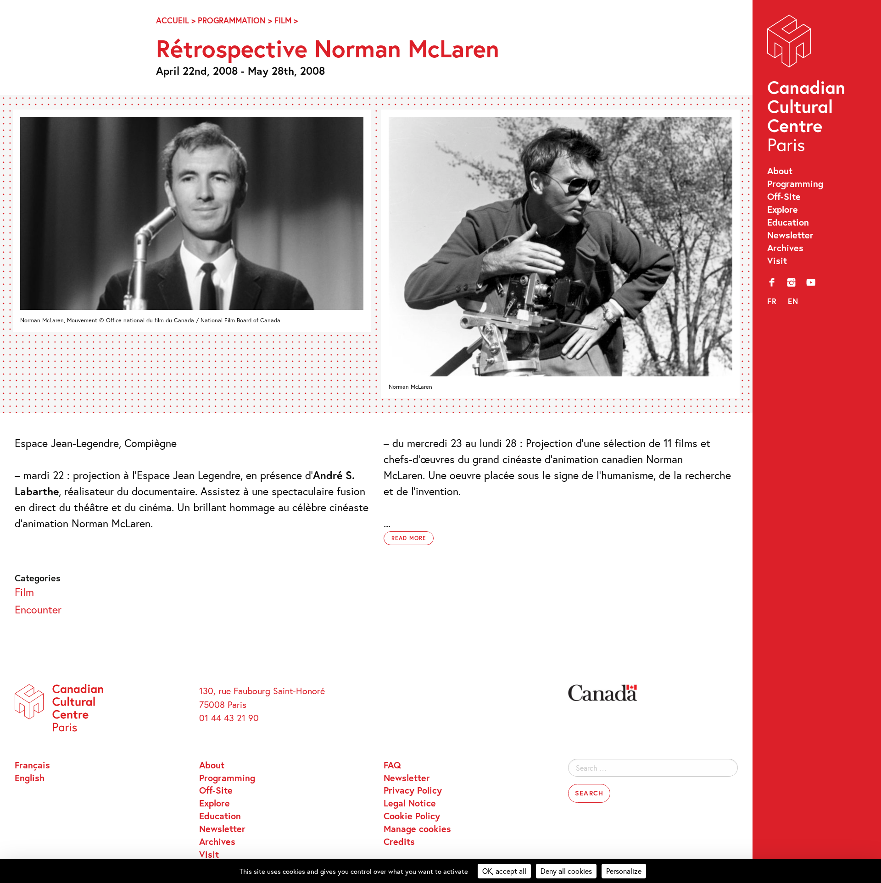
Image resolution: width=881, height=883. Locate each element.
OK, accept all (504, 871)
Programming (795, 183)
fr (772, 301)
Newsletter (790, 235)
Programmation (232, 20)
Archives (785, 248)
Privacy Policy (413, 790)
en (793, 301)
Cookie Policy (412, 816)
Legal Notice (410, 803)
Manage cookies (417, 828)
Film (282, 20)
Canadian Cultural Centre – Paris (807, 86)
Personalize (623, 871)
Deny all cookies (566, 871)
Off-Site (784, 196)
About (779, 171)
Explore (782, 209)
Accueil (172, 20)
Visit (777, 260)
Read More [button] (408, 538)
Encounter (38, 609)
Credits (399, 841)
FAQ (392, 765)
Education (788, 222)
